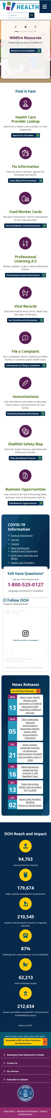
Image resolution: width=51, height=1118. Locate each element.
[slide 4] (30, 31)
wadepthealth (37, 667)
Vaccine (15, 539)
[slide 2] (21, 31)
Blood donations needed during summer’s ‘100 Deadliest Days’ (30, 771)
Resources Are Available (23, 50)
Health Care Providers (22, 562)
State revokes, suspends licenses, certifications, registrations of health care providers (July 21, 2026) (30, 752)
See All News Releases (23, 691)
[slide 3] (25, 31)
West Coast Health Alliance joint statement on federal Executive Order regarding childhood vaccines (30, 705)
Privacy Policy (9, 1111)
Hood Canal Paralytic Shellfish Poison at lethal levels (30, 802)
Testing (15, 543)
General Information (22, 535)
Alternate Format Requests (27, 1111)
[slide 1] (16, 31)
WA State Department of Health (17, 667)
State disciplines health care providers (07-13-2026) (30, 787)
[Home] (20, 6)
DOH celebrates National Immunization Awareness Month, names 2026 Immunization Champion (30, 728)
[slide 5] (34, 31)
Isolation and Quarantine (24, 551)
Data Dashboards (20, 548)
